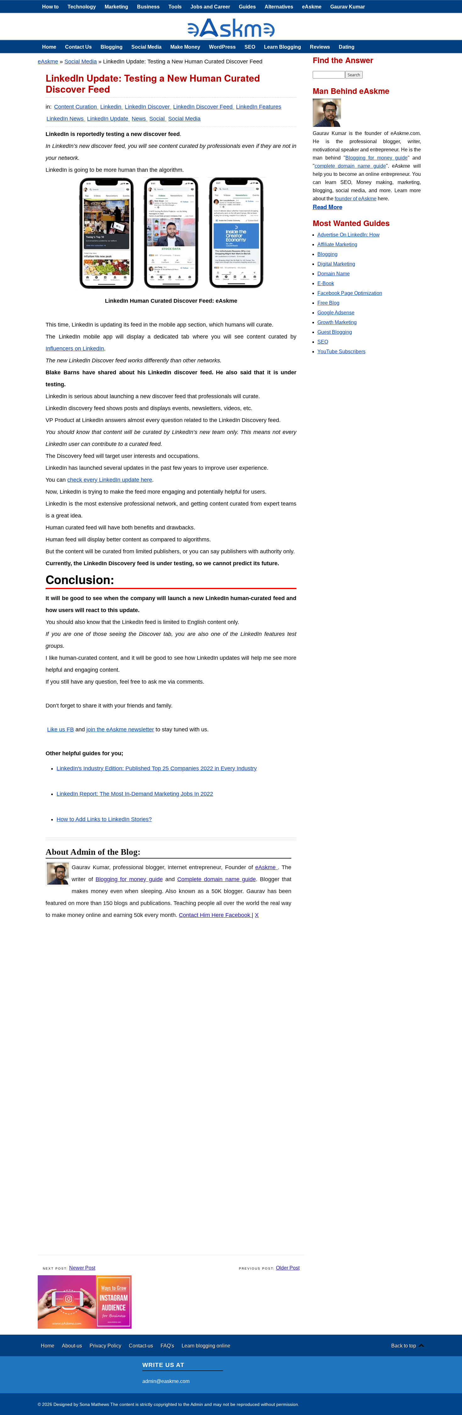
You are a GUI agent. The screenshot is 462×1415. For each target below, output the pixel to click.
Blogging (112, 47)
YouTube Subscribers (341, 351)
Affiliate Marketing (337, 244)
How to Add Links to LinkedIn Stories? (104, 819)
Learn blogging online (206, 1345)
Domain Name (333, 273)
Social (157, 119)
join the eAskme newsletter (120, 729)
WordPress (222, 47)
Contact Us (78, 47)
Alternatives (279, 6)
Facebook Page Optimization (349, 293)
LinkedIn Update (108, 119)
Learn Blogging (282, 47)
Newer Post (82, 1268)
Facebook (238, 915)
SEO (250, 47)
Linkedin (111, 107)
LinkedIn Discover (148, 107)
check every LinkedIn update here (109, 480)
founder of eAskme (356, 198)
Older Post (288, 1268)
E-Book (325, 283)
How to (50, 6)
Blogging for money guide (129, 879)
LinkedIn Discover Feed (203, 107)
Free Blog (328, 303)
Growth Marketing (337, 322)
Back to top (403, 1345)
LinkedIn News (66, 119)
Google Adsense (336, 312)
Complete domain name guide (216, 879)
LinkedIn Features (258, 107)
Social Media (146, 47)
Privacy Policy (106, 1345)
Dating (347, 47)
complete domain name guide (350, 166)
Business (148, 6)
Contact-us (141, 1345)
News (139, 119)
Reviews (320, 47)
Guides (247, 6)
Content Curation (76, 107)
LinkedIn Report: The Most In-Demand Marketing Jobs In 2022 (135, 794)
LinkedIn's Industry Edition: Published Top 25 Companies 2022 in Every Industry (157, 768)
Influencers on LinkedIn (75, 348)
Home (49, 47)
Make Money (185, 47)
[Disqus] (174, 1007)
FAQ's (168, 1345)
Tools (175, 6)
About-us (72, 1345)
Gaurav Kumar (347, 6)
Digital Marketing (336, 264)
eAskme (312, 6)
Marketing (116, 6)
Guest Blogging (334, 332)
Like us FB (60, 729)
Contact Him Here (202, 915)
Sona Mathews (94, 1404)
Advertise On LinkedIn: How (348, 234)
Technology (82, 6)
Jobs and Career (210, 6)
